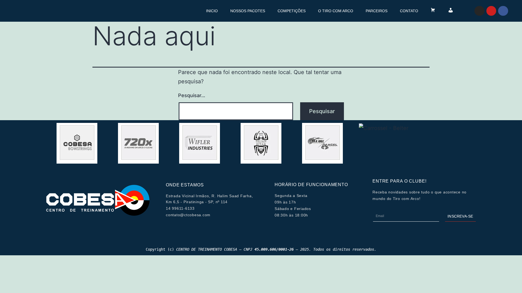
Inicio (212, 11)
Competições (292, 11)
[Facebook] (503, 11)
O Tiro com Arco (335, 11)
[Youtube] (491, 11)
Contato (409, 11)
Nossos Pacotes (247, 11)
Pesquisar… (191, 95)
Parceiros (376, 11)
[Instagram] (479, 11)
